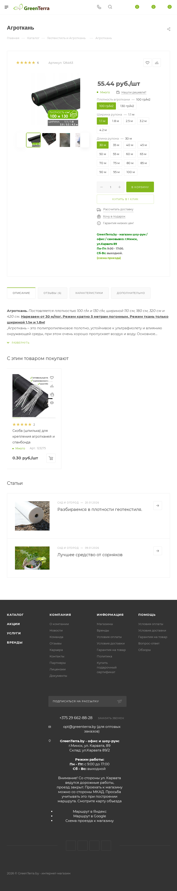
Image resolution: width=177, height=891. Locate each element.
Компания (60, 614)
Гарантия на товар (111, 650)
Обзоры (144, 650)
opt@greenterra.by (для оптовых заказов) (92, 728)
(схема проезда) (109, 258)
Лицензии (58, 669)
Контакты (57, 656)
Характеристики (89, 293)
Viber (106, 846)
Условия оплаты (109, 637)
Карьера (56, 650)
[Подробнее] (157, 505)
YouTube (94, 846)
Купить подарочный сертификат (107, 667)
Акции (13, 624)
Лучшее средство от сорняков (90, 554)
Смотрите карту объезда (99, 801)
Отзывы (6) (53, 293)
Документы (58, 675)
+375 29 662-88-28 (75, 718)
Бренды (15, 642)
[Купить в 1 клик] (52, 394)
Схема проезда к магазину (89, 820)
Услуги (14, 633)
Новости (56, 630)
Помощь (147, 614)
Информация (110, 614)
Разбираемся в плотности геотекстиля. (99, 509)
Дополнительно (131, 293)
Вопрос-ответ (148, 643)
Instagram (83, 846)
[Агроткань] (53, 100)
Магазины (105, 624)
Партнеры (58, 663)
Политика (104, 656)
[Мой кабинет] (121, 7)
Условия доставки (111, 643)
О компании (59, 624)
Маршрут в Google (89, 816)
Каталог (15, 614)
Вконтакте (71, 846)
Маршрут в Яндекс (89, 811)
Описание (21, 293)
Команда (56, 637)
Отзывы (56, 643)
